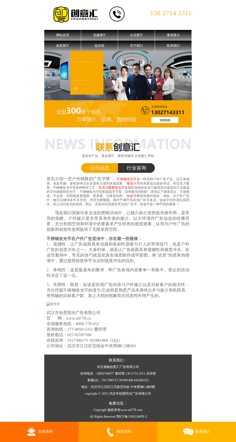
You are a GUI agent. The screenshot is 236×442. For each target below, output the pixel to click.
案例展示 (173, 35)
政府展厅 (62, 45)
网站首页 (62, 35)
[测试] (118, 75)
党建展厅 (99, 35)
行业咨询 (136, 168)
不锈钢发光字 (89, 192)
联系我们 (173, 45)
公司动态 (99, 168)
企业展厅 (136, 35)
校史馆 (99, 45)
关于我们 (136, 45)
